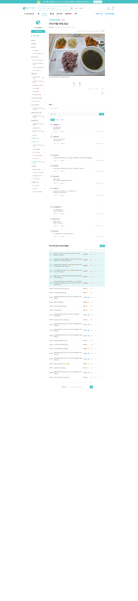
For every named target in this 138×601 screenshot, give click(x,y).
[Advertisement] (77, 99)
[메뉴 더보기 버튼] (104, 23)
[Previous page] (63, 382)
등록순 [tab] (62, 119)
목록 (102, 93)
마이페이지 (108, 9)
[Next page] (90, 382)
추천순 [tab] (52, 119)
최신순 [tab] (57, 119)
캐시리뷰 (100, 13)
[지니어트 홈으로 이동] (29, 8)
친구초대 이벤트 (110, 13)
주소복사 (102, 31)
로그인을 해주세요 (38, 31)
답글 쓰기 (63, 131)
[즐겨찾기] (70, 246)
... (88, 382)
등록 (101, 114)
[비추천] (57, 131)
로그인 (113, 9)
